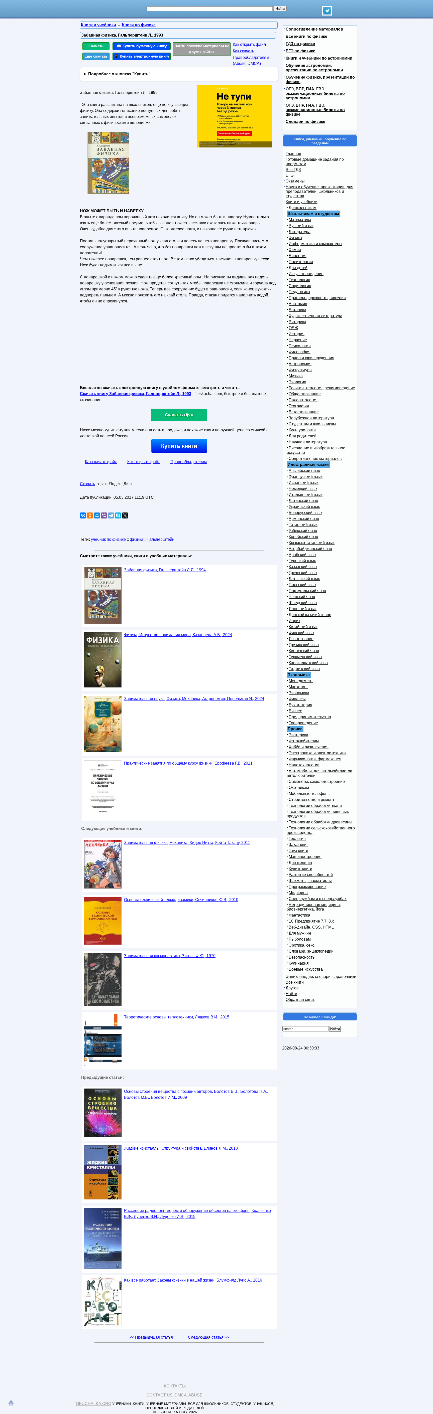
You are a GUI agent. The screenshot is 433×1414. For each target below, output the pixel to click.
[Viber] (104, 515)
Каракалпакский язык (308, 663)
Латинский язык (303, 500)
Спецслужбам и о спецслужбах (318, 899)
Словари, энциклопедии (311, 951)
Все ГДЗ (293, 169)
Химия (295, 250)
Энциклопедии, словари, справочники (321, 976)
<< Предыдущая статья (151, 1337)
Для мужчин (300, 933)
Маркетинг (298, 687)
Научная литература (308, 442)
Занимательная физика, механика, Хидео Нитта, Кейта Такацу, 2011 (187, 842)
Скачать (95, 46)
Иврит (294, 621)
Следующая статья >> (208, 1337)
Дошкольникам (302, 208)
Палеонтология (303, 400)
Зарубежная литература (311, 418)
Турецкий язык (302, 561)
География (299, 406)
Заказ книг (298, 844)
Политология (301, 262)
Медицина (298, 893)
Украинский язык (304, 506)
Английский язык (304, 470)
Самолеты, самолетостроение (317, 781)
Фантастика (299, 915)
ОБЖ (293, 328)
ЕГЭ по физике (300, 51)
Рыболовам (300, 939)
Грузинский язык (304, 645)
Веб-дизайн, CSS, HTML (311, 927)
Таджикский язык (304, 669)
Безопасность (301, 957)
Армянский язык (304, 518)
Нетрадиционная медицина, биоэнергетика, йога (314, 907)
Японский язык (302, 609)
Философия (299, 352)
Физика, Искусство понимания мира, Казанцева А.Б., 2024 (178, 635)
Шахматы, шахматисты (310, 880)
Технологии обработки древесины (320, 822)
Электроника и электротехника (317, 753)
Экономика (299, 693)
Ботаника (297, 310)
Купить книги (179, 446)
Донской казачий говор (310, 615)
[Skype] (118, 515)
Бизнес (295, 711)
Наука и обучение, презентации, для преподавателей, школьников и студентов (319, 191)
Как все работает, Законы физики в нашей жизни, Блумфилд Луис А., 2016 (193, 1280)
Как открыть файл (249, 44)
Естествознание (304, 412)
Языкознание (301, 639)
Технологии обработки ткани (315, 805)
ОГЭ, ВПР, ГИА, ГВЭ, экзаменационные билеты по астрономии (315, 93)
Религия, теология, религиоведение (322, 388)
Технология (299, 280)
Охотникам (299, 787)
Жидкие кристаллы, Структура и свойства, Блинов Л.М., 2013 (181, 1148)
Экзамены (295, 181)
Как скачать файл (101, 462)
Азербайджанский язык (310, 549)
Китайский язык (303, 627)
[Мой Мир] (97, 515)
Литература (299, 232)
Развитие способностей (311, 874)
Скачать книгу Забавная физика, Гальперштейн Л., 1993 (135, 394)
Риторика (297, 322)
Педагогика (299, 292)
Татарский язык (303, 524)
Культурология (302, 430)
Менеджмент (301, 681)
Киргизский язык (304, 651)
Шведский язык (303, 603)
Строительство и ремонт (311, 799)
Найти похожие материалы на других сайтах (201, 49)
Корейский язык (303, 537)
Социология (300, 286)
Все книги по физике (306, 36)
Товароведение (303, 723)
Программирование (307, 887)
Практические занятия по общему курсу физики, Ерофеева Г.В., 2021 (188, 763)
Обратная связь (300, 999)
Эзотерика (298, 735)
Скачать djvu (179, 414)
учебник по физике (108, 539)
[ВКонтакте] (83, 515)
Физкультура (300, 370)
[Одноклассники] (90, 515)
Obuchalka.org (93, 1403)
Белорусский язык (305, 512)
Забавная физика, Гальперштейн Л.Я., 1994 (165, 570)
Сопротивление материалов (314, 29)
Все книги (295, 982)
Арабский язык (302, 555)
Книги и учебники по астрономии (319, 58)
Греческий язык (303, 573)
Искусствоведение (306, 274)
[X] (125, 515)
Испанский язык (303, 482)
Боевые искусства (306, 969)
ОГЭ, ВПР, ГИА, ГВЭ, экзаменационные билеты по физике (315, 109)
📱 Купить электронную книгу (141, 56)
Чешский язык (302, 597)
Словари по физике (305, 121)
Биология (297, 256)
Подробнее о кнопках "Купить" (119, 74)
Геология (297, 838)
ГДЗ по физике (300, 44)
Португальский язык (307, 591)
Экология (297, 382)
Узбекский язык (303, 530)
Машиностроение (305, 856)
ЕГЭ (290, 175)
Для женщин (300, 862)
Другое (292, 988)
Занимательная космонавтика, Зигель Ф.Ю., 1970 (169, 956)
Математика (300, 220)
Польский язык (302, 585)
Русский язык (301, 226)
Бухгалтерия (300, 705)
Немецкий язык (303, 488)
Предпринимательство (310, 717)
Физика (295, 238)
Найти (291, 994)
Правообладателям (188, 462)
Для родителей (302, 436)
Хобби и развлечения (309, 747)
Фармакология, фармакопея (315, 759)
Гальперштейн (160, 539)
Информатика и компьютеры (315, 244)
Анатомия (298, 304)
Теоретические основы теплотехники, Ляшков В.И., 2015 (176, 1017)
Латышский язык (304, 579)
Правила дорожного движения (317, 298)
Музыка (296, 376)
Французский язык (305, 476)
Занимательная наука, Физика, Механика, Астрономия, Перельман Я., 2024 (194, 698)
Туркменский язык (305, 657)
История (296, 334)
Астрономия (300, 364)
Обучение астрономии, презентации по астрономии (314, 67)
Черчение (298, 340)
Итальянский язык (305, 494)
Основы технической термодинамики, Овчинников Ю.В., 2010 (181, 900)
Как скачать (243, 51)
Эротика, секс (301, 945)
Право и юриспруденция (311, 358)
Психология (300, 346)
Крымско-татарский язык (312, 543)
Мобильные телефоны (310, 793)
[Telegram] (111, 515)
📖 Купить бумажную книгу (142, 46)
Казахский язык (303, 567)
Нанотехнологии (304, 765)
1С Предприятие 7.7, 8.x (311, 921)
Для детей (298, 268)
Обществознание (305, 394)
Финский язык (301, 633)
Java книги (298, 850)
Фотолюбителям (304, 741)
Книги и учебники (301, 202)
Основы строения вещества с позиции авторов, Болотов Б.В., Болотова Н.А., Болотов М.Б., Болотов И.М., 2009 (196, 1094)
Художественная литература (315, 316)
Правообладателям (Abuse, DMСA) (251, 60)
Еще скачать (95, 56)
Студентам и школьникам (312, 424)
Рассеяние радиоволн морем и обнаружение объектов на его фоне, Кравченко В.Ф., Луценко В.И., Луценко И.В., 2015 (197, 1213)
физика (136, 539)
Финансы (297, 699)
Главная (293, 153)
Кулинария (299, 963)
